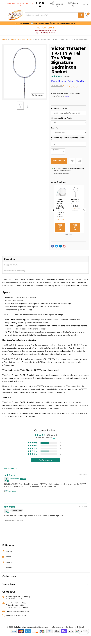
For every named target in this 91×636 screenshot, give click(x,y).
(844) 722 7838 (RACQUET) (16, 615)
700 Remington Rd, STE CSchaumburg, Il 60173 (45, 30)
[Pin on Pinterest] (64, 246)
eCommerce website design (63, 627)
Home (4, 39)
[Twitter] (39, 2)
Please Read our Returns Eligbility (67, 81)
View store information (61, 174)
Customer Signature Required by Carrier (67, 137)
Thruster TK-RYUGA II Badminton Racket (75, 203)
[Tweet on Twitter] (56, 246)
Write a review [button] (45, 460)
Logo (53, 128)
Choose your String (59, 108)
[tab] (45, 259)
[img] (9, 475)
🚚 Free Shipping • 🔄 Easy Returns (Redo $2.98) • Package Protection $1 (45, 23)
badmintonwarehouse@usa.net (17, 611)
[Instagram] (43, 2)
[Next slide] (84, 210)
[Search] (81, 15)
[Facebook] (36, 2)
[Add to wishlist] (72, 161)
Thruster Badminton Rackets (21, 39)
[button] (57, 76)
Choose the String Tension (62, 118)
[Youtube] (39, 6)
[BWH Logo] (15, 15)
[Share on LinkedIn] (60, 246)
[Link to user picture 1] (10, 495)
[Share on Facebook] (52, 246)
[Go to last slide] (53, 210)
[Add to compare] (79, 161)
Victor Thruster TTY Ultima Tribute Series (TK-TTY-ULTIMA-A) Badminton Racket (60, 208)
